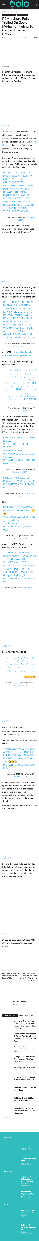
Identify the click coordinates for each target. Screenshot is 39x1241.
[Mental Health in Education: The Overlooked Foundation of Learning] (7, 1111)
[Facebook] (4, 43)
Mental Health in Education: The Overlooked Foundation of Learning (25, 1110)
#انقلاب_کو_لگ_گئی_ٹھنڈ (21, 481)
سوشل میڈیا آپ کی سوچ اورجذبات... (28, 1145)
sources (25, 226)
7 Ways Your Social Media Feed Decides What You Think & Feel (24, 1059)
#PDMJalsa (10, 748)
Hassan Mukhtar (26, 1148)
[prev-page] (3, 1118)
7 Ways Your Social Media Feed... (28, 1159)
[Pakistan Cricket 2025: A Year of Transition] (7, 1100)
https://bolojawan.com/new (19, 1005)
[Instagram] (9, 1238)
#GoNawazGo (12, 453)
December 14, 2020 (19, 472)
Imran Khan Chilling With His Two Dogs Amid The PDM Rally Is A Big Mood (28, 977)
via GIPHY (6, 125)
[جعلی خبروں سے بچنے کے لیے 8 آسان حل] (7, 1069)
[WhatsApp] (19, 43)
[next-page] (7, 1118)
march (5, 873)
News (14, 15)
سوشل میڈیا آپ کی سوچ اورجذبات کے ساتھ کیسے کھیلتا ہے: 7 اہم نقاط (24, 1048)
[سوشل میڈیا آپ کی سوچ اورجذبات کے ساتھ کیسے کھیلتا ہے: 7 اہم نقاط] (7, 1049)
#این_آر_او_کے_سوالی (22, 311)
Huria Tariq (24, 1163)
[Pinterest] (14, 43)
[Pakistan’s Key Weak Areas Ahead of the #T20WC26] (11, 1230)
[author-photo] (19, 999)
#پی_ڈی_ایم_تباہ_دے (13, 523)
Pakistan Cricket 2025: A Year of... (28, 1211)
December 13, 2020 (19, 346)
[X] (9, 43)
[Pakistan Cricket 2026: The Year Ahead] (7, 1090)
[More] (24, 43)
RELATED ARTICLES (10, 1015)
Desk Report (24, 1215)
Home (4, 11)
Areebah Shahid (26, 1184)
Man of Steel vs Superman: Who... (28, 1193)
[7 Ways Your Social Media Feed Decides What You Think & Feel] (7, 1059)
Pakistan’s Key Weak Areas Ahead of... (28, 1227)
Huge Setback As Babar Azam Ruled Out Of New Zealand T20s (10, 976)
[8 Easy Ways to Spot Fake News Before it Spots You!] (7, 1080)
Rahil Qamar (24, 1196)
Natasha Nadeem (9, 38)
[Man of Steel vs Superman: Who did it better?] (11, 1197)
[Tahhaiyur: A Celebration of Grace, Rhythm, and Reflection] (11, 1182)
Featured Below (12, 11)
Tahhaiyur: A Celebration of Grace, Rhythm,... (27, 1179)
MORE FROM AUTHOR (26, 1015)
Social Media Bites (22, 15)
